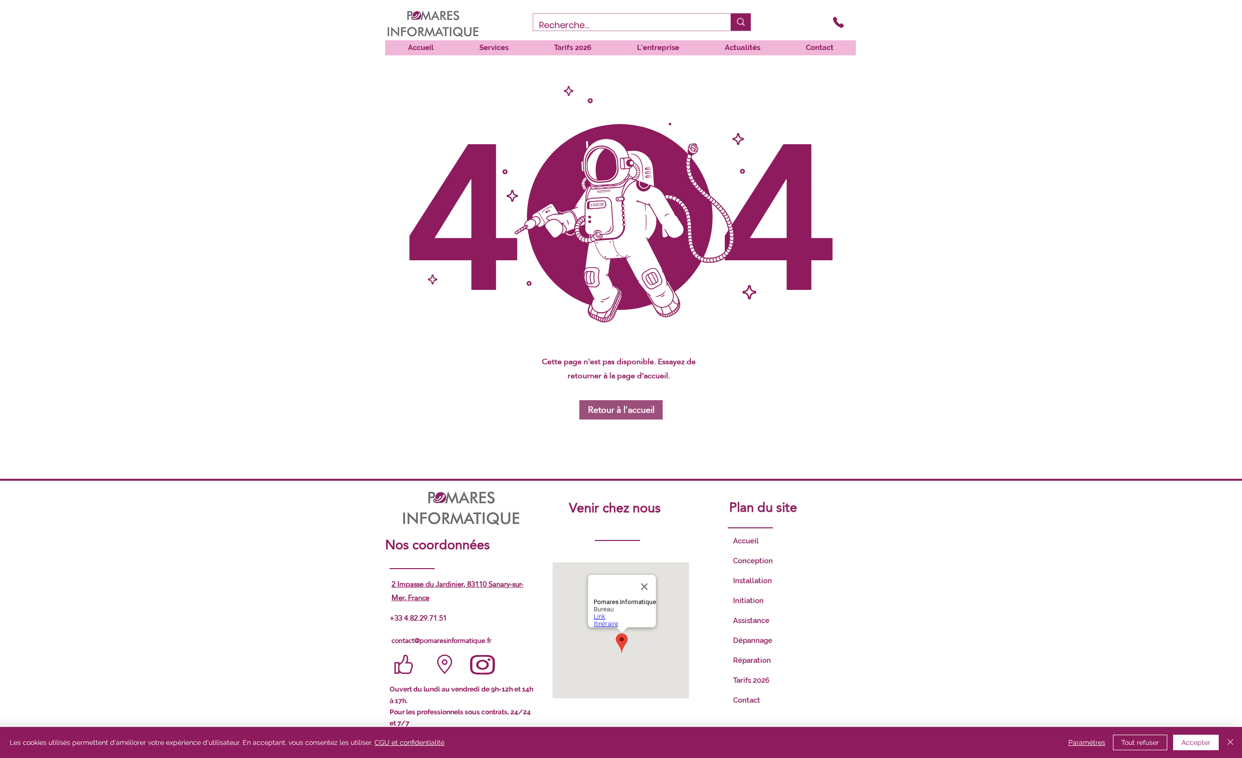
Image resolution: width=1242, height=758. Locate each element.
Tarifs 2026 (751, 680)
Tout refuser (1140, 742)
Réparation (752, 660)
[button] (493, 47)
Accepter (1195, 742)
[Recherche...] (741, 22)
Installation (752, 580)
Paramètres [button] (1086, 742)
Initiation (748, 600)
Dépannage (752, 640)
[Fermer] (1230, 742)
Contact (746, 700)
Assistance (751, 620)
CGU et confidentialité (409, 742)
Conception (753, 560)
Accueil (746, 541)
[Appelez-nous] (838, 22)
